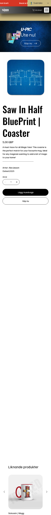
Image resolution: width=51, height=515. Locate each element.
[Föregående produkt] (4, 491)
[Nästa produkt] (46, 491)
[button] (37, 10)
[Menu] (46, 10)
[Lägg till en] (17, 182)
